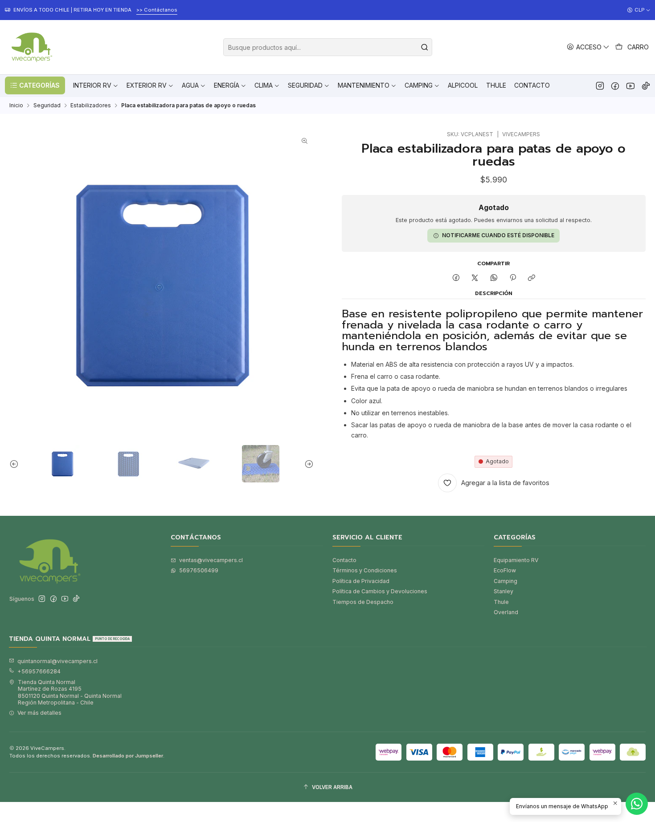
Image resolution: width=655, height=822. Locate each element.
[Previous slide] (16, 463)
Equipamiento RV (516, 560)
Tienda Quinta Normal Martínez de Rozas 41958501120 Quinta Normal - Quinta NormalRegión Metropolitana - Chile (70, 692)
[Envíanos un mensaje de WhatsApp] (637, 804)
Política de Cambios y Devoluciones (379, 591)
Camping (505, 581)
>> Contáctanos (156, 10)
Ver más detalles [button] (39, 712)
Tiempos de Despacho (362, 602)
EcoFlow (505, 570)
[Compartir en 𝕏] (475, 278)
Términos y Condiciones (364, 570)
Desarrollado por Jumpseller (128, 756)
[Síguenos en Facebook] (615, 85)
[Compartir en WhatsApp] (494, 278)
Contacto (344, 560)
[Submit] (424, 47)
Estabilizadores (90, 105)
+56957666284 (39, 671)
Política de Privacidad (360, 581)
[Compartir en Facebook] (456, 278)
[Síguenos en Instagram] (600, 85)
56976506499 (198, 570)
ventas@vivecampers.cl (211, 560)
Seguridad (47, 105)
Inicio (16, 105)
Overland (506, 612)
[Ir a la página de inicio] (30, 47)
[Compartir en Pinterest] (513, 278)
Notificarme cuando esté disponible (498, 235)
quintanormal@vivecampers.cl (57, 661)
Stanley (503, 591)
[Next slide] (307, 463)
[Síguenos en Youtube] (630, 85)
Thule (501, 602)
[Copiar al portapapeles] (531, 278)
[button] (35, 85)
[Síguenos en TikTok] (646, 85)
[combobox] (327, 47)
